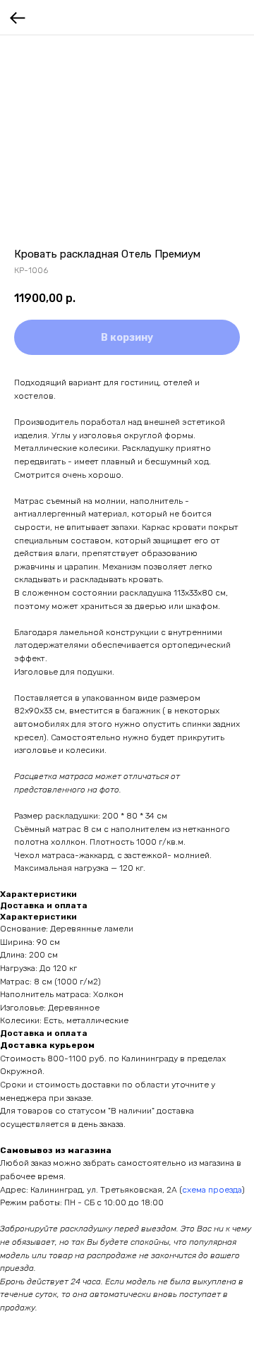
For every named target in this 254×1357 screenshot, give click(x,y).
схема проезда (212, 1190)
